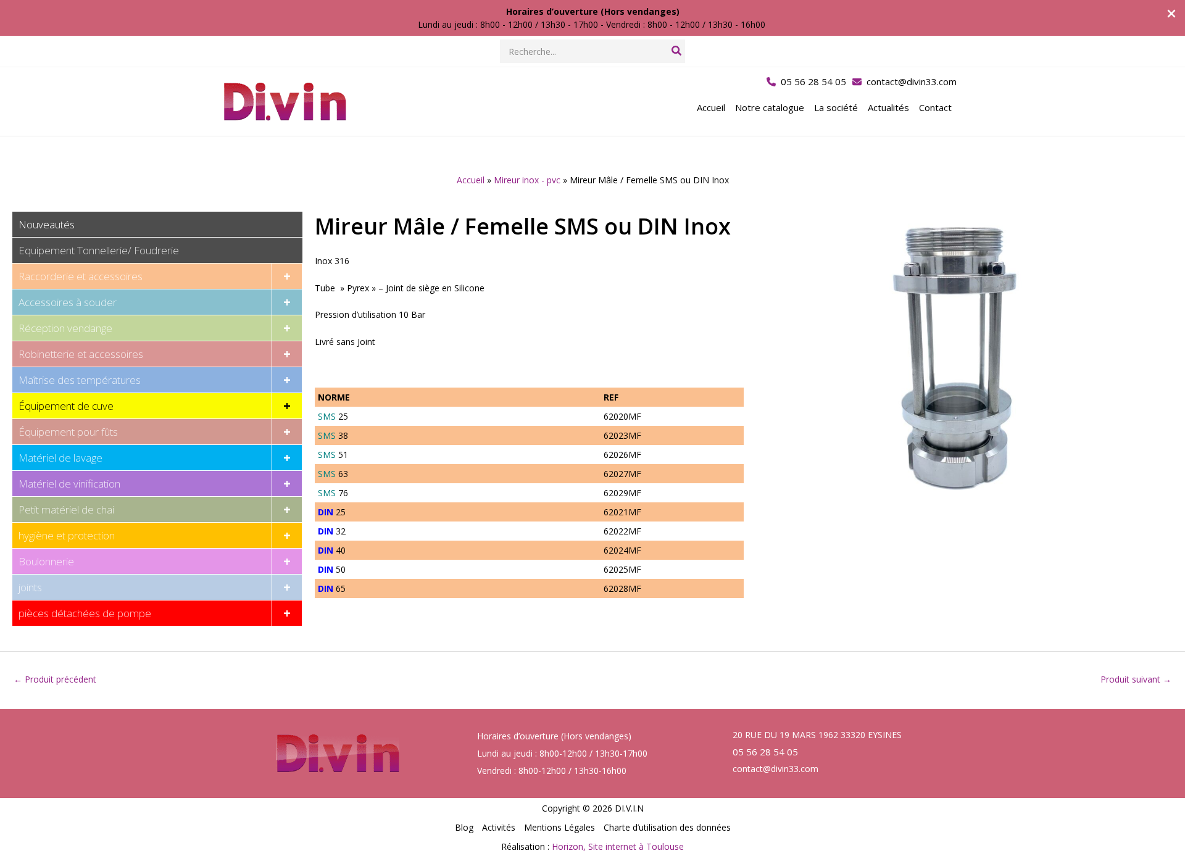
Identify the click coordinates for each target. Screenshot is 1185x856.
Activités (498, 827)
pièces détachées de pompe (85, 613)
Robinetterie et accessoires (81, 354)
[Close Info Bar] (1171, 14)
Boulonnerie (46, 561)
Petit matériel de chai (66, 509)
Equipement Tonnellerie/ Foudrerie (99, 250)
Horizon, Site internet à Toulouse (618, 846)
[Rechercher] (677, 51)
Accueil (470, 180)
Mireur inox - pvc (527, 180)
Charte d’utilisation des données (667, 827)
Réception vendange (65, 328)
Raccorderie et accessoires (81, 276)
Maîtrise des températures (80, 380)
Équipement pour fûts (68, 432)
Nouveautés (47, 224)
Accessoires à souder (68, 302)
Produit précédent (55, 679)
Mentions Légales (559, 827)
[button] (806, 81)
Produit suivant (1135, 679)
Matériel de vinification (69, 483)
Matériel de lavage (60, 458)
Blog (464, 827)
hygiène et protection (67, 535)
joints (30, 587)
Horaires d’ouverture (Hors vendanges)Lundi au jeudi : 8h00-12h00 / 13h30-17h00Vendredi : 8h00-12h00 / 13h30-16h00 (562, 753)
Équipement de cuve (66, 406)
